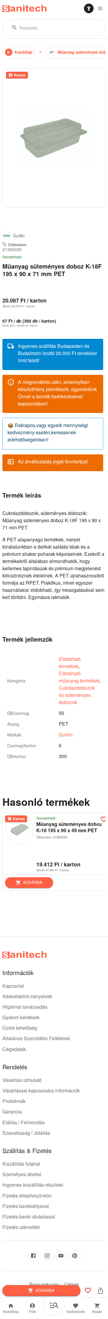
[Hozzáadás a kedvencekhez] (88, 1290)
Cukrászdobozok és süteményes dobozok (77, 695)
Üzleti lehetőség (19, 1027)
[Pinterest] (74, 1255)
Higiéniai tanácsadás (24, 1006)
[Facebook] (33, 1255)
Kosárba (32, 882)
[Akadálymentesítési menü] (89, 8)
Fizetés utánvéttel (21, 1227)
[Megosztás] (100, 1290)
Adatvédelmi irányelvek (27, 996)
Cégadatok (14, 1049)
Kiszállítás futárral (21, 1163)
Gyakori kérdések (21, 1017)
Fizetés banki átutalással (28, 1216)
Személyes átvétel (21, 1174)
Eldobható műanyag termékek (79, 677)
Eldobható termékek (70, 662)
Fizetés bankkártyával (25, 1206)
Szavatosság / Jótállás (26, 1132)
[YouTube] (61, 1255)
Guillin (66, 734)
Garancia (12, 1111)
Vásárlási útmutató (22, 1080)
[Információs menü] (100, 8)
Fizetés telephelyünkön (27, 1195)
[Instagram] (47, 1255)
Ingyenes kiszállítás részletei (32, 1184)
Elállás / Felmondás (23, 1122)
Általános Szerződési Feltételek (36, 1038)
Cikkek (71, 1284)
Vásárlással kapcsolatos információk (41, 1090)
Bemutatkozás (44, 1284)
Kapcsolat (13, 985)
